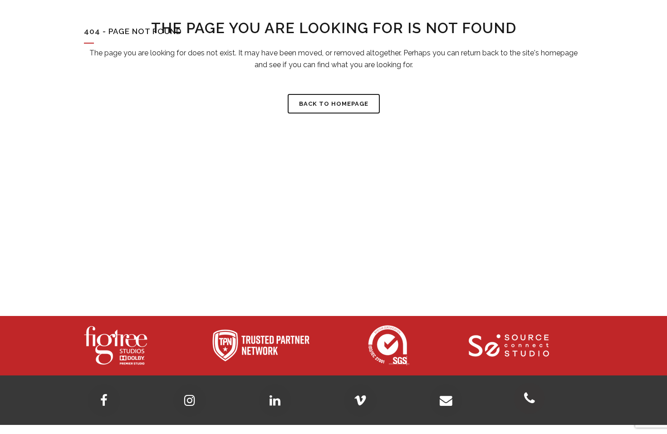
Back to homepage (333, 103)
